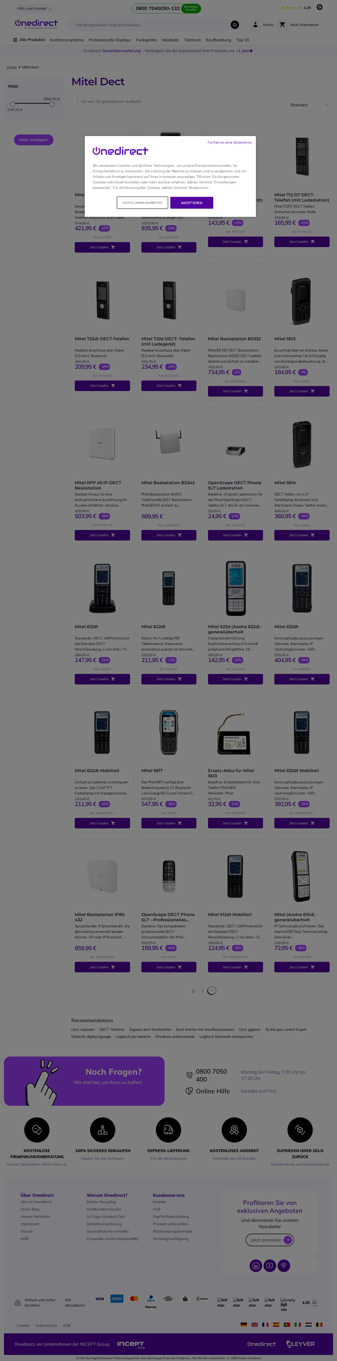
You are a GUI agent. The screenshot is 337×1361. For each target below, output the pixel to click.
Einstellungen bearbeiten (142, 202)
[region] (170, 176)
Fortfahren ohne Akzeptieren (230, 142)
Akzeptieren (191, 202)
